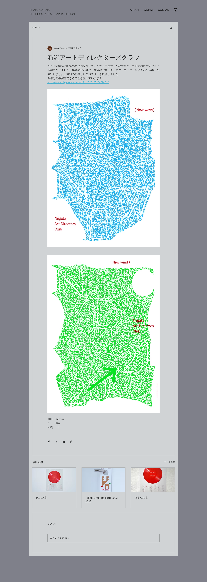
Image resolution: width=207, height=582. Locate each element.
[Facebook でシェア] (48, 441)
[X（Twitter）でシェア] (56, 441)
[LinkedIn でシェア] (63, 441)
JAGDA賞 (41, 498)
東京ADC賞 (141, 498)
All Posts (36, 27)
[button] (170, 27)
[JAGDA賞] (54, 480)
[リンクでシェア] (71, 441)
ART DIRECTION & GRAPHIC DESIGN (52, 14)
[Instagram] (176, 10)
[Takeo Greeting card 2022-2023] (103, 480)
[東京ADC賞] (153, 480)
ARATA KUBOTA (40, 10)
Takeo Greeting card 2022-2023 (102, 499)
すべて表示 (169, 462)
